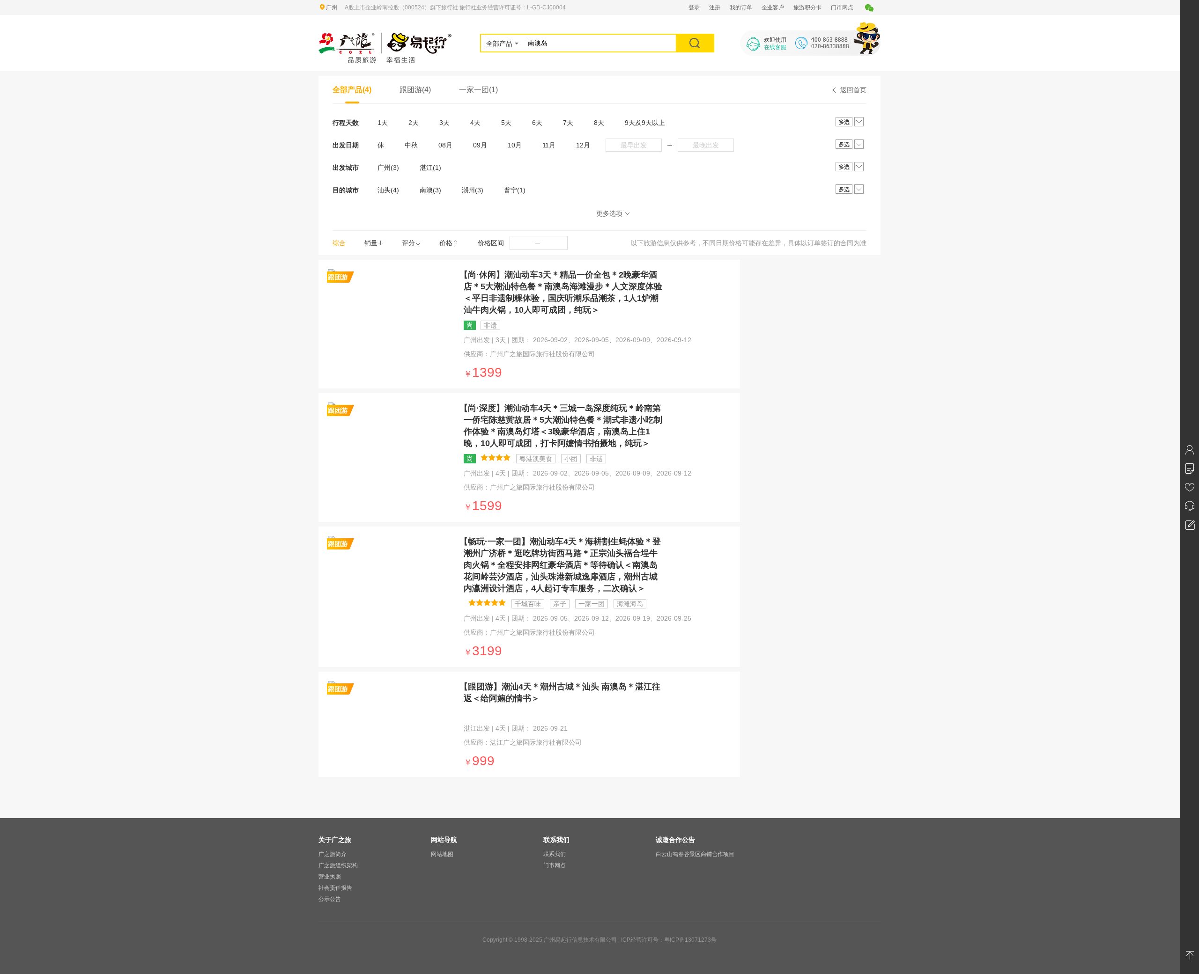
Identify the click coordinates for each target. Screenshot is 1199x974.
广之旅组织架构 (338, 865)
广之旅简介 (332, 854)
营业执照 (329, 876)
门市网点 (842, 7)
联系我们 (554, 854)
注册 (714, 7)
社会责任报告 (335, 888)
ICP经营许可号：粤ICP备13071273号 (669, 940)
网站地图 (442, 854)
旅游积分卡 (807, 7)
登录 (694, 7)
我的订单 (741, 7)
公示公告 (329, 899)
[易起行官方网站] (385, 38)
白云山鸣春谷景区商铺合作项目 (695, 854)
